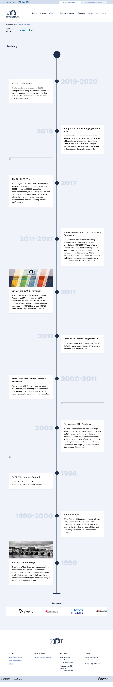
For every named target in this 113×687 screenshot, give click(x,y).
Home (34, 13)
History (28, 25)
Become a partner (15, 661)
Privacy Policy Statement (42, 658)
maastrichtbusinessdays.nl (94, 3)
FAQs (11, 664)
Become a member (15, 658)
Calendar (81, 13)
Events (43, 13)
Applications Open (67, 13)
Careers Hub (93, 13)
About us (52, 13)
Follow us (10, 2)
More (104, 13)
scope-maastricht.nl (70, 3)
